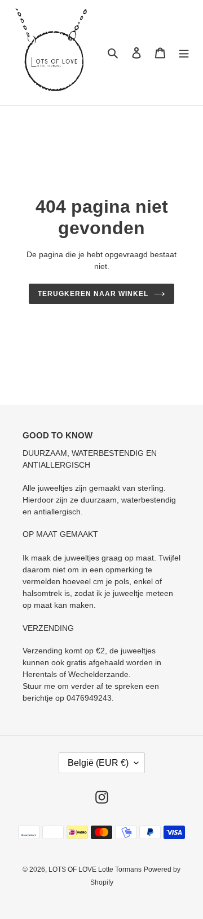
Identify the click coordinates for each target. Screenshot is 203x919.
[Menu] (184, 53)
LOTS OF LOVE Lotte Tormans (95, 869)
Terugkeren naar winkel (93, 294)
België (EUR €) (98, 763)
